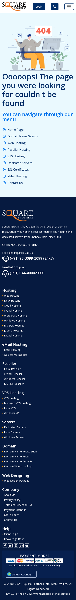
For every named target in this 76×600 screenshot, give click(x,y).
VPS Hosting (16, 156)
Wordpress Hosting (15, 315)
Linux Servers (12, 432)
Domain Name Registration (20, 451)
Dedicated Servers (20, 163)
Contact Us (15, 183)
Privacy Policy (12, 500)
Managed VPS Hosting (17, 403)
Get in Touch (11, 515)
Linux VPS (10, 408)
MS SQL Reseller (14, 384)
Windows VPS (12, 413)
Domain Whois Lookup (18, 466)
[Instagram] (21, 545)
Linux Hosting (12, 300)
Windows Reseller (14, 379)
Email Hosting (12, 349)
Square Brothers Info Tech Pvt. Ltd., (46, 584)
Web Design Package (16, 480)
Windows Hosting (14, 320)
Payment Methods (15, 510)
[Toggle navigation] (69, 6)
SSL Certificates (18, 169)
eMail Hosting (17, 176)
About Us (9, 495)
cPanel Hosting (13, 310)
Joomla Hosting (13, 330)
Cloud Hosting (12, 305)
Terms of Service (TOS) (18, 505)
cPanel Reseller (13, 374)
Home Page (16, 130)
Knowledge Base (14, 539)
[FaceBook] (5, 545)
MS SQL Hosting (14, 325)
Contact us (10, 520)
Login (39, 6)
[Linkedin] (16, 545)
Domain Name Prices (17, 456)
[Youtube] (27, 545)
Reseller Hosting (19, 150)
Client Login (11, 534)
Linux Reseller (12, 369)
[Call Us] (54, 6)
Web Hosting (17, 143)
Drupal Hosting (13, 335)
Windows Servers (14, 437)
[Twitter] (10, 545)
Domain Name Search (23, 136)
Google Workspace (15, 354)
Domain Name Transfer (18, 461)
